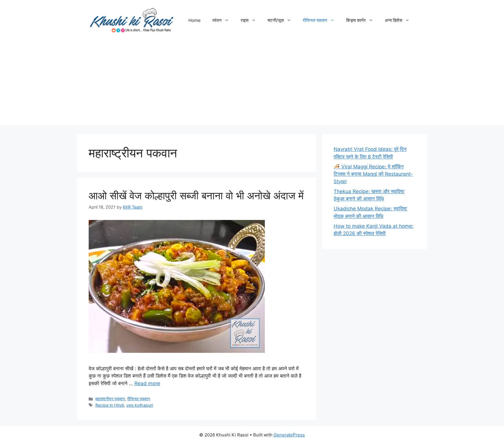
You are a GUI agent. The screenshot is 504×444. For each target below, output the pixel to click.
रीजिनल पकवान (315, 20)
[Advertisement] (252, 84)
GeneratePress (289, 435)
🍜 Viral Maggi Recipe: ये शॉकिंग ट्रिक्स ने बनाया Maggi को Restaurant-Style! (373, 174)
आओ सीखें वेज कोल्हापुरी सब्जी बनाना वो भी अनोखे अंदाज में (196, 195)
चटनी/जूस (275, 20)
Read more (147, 383)
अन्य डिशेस (393, 20)
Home (194, 20)
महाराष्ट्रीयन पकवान (110, 398)
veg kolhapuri (139, 405)
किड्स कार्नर (356, 20)
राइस (245, 20)
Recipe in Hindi (109, 405)
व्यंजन (217, 20)
